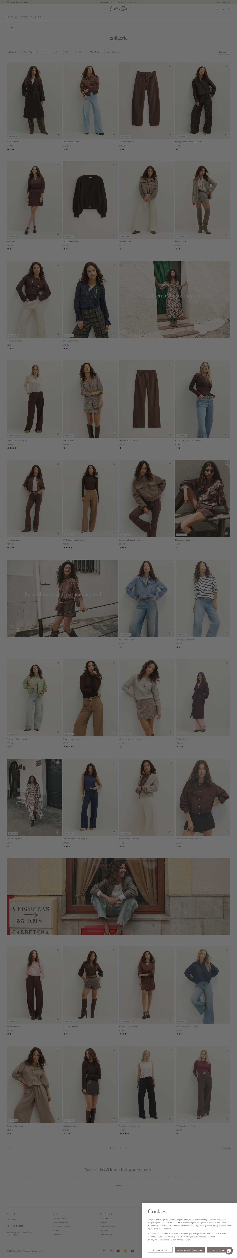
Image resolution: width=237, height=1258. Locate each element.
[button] (229, 1251)
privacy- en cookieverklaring (160, 1239)
